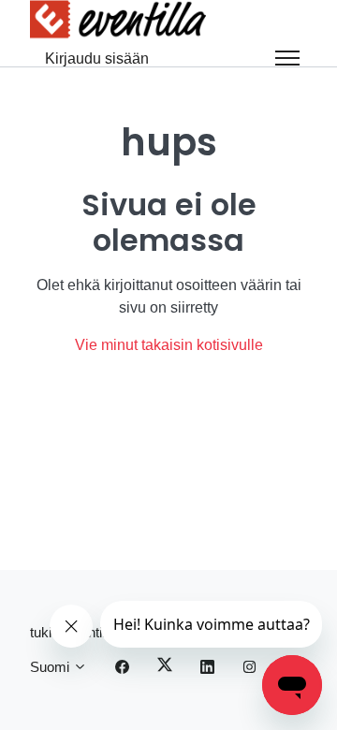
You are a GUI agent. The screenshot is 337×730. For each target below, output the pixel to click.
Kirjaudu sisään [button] (97, 58)
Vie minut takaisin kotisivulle (169, 345)
